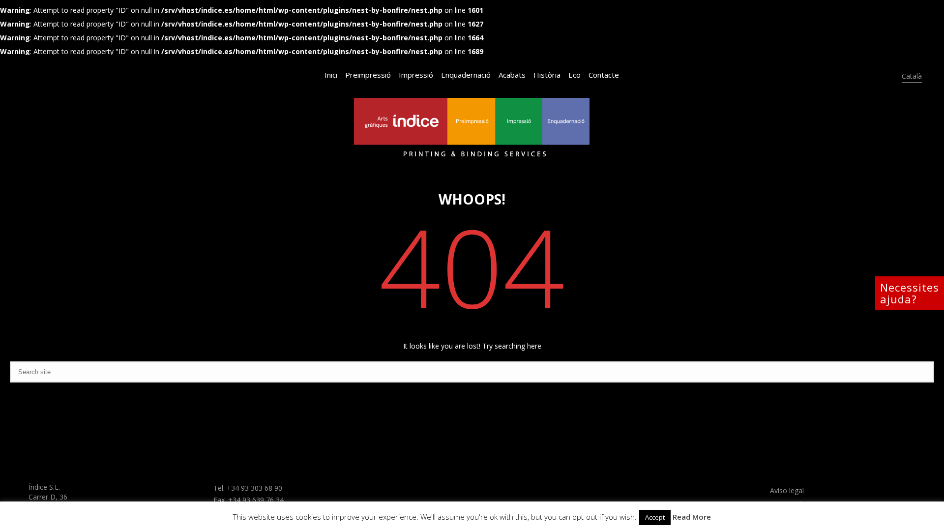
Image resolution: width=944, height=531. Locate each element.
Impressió (416, 75)
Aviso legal (787, 490)
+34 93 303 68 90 (254, 488)
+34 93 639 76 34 (256, 499)
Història (546, 75)
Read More (692, 517)
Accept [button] (655, 517)
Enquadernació (466, 75)
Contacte (604, 75)
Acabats (512, 75)
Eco (574, 75)
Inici (330, 75)
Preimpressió (368, 75)
